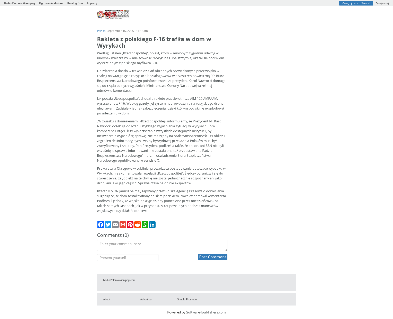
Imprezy (92, 3)
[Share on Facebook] (100, 224)
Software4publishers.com (206, 312)
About (106, 299)
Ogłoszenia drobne (51, 3)
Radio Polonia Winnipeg (19, 3)
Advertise (145, 299)
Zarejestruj (382, 3)
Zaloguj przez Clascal (356, 3)
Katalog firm (75, 3)
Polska (101, 31)
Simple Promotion (187, 299)
